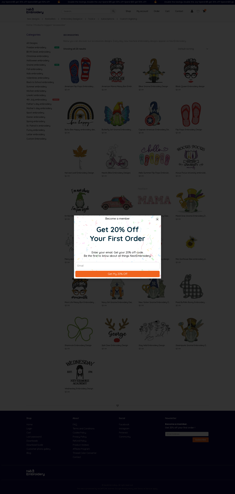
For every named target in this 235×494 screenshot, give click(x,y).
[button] (157, 219)
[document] (117, 247)
